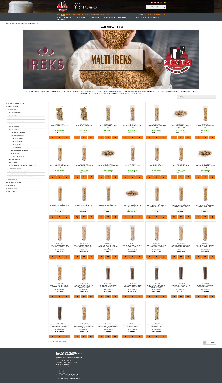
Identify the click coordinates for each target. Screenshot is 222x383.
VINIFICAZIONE (61, 19)
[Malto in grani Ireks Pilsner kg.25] (156, 113)
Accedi (141, 14)
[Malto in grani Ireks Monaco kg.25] (84, 153)
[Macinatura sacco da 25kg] (59, 113)
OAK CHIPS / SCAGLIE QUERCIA (18, 174)
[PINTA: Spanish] (165, 3)
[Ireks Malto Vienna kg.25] (181, 153)
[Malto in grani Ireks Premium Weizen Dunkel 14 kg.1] (156, 192)
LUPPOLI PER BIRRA (14, 159)
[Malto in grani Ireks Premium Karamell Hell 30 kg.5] (156, 232)
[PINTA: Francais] (158, 3)
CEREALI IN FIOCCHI (15, 168)
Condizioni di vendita (79, 14)
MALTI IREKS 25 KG (18, 144)
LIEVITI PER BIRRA (14, 127)
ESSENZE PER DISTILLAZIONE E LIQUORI (20, 177)
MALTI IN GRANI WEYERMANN (19, 150)
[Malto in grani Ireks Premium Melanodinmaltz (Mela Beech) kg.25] (84, 312)
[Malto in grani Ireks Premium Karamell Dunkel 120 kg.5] (59, 272)
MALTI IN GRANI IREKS (17, 135)
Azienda (68, 14)
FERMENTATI (13, 162)
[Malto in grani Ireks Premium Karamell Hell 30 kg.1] (132, 232)
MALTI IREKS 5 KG (18, 141)
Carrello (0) (161, 14)
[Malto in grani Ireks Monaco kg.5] (59, 153)
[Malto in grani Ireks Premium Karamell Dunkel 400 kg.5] (132, 272)
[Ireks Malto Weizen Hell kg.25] (108, 192)
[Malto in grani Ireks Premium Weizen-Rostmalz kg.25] (59, 312)
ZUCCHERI (12, 124)
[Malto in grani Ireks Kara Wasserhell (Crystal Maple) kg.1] (59, 232)
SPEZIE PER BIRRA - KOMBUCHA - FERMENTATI (22, 165)
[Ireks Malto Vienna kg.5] (156, 153)
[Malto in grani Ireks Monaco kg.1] (205, 113)
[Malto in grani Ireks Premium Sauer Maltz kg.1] (132, 312)
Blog (63, 14)
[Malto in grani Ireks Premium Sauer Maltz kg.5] (156, 312)
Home (58, 14)
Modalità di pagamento (94, 14)
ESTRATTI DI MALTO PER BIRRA (18, 121)
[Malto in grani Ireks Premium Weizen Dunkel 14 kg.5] (181, 192)
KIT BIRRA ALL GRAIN (15, 112)
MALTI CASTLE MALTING (18, 132)
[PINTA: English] (155, 3)
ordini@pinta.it (64, 364)
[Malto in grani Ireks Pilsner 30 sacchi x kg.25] (181, 113)
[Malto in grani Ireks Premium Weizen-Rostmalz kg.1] (181, 272)
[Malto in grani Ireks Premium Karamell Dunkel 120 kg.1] (205, 232)
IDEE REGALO (140, 17)
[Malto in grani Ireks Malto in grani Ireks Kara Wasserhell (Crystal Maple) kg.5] (84, 232)
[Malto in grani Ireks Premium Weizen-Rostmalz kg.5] (205, 272)
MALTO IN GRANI (22, 23)
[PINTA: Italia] (152, 3)
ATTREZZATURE (108, 17)
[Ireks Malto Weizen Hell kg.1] (59, 192)
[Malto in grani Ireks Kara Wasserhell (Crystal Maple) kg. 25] (108, 232)
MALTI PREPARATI (81, 17)
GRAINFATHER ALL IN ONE (125, 17)
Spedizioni (106, 14)
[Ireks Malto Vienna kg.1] (132, 153)
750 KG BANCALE (17, 147)
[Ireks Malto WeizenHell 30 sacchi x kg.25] (132, 192)
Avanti (213, 342)
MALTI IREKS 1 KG (18, 138)
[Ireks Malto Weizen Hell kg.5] (84, 192)
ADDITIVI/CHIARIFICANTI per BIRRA (19, 171)
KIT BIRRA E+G (13, 115)
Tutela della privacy (62, 378)
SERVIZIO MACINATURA (17, 156)
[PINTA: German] (161, 3)
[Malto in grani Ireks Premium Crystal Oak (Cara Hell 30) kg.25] (181, 232)
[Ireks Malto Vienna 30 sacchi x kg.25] (205, 153)
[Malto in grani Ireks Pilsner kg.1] (108, 113)
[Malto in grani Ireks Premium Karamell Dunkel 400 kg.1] (108, 272)
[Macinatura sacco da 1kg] (84, 113)
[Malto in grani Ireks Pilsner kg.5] (132, 113)
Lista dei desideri (149, 14)
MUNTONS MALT (16, 153)
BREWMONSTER (152, 17)
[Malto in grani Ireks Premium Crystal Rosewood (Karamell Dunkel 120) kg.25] (84, 272)
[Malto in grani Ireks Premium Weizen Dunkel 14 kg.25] (205, 192)
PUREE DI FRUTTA (14, 118)
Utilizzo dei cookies (74, 378)
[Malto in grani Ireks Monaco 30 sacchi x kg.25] (108, 153)
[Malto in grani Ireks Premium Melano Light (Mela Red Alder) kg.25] (108, 312)
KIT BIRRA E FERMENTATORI (64, 17)
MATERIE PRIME (95, 17)
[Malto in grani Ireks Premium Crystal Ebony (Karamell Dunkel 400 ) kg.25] (156, 272)
